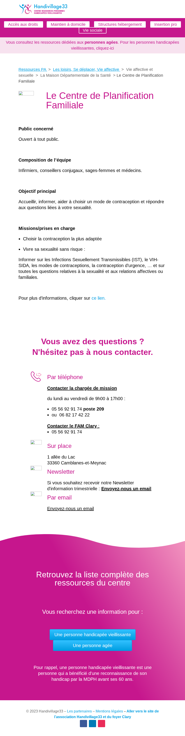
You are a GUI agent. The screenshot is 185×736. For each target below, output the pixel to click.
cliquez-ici (105, 48)
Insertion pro (165, 24)
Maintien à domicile (68, 24)
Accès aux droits (23, 24)
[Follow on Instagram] (101, 723)
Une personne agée (92, 645)
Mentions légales (109, 711)
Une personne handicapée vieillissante (92, 634)
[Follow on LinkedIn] (92, 723)
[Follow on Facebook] (83, 723)
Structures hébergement (120, 24)
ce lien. (99, 298)
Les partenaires (79, 711)
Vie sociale (92, 30)
